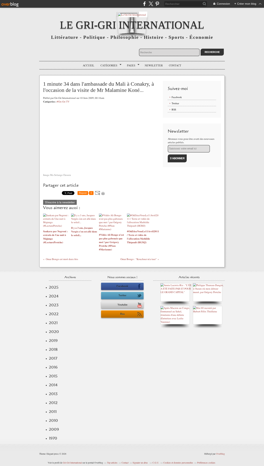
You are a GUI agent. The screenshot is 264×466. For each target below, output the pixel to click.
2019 (53, 340)
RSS (174, 109)
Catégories (107, 65)
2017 (53, 358)
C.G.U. (155, 462)
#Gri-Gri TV (63, 101)
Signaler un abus (140, 462)
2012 (53, 402)
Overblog (220, 453)
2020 (54, 331)
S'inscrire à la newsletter (60, 202)
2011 (53, 411)
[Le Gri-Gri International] (132, 14)
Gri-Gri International (72, 462)
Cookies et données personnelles (178, 462)
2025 (54, 287)
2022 (54, 314)
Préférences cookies (206, 462)
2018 (53, 349)
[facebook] (144, 4)
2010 (53, 420)
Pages (129, 65)
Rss (122, 314)
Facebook (177, 97)
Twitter (175, 103)
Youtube (122, 304)
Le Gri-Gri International (132, 25)
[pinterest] (157, 4)
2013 (53, 393)
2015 (53, 376)
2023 (54, 305)
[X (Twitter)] (150, 4)
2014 (53, 385)
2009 (54, 429)
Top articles (112, 462)
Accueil (88, 65)
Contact (175, 65)
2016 (53, 367)
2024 (54, 296)
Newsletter (154, 65)
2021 (53, 322)
